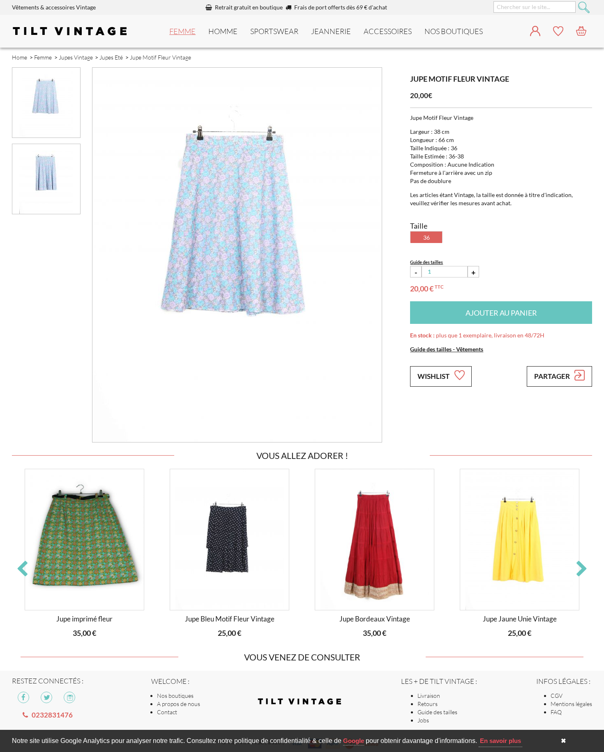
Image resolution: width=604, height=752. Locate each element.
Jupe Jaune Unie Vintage (520, 618)
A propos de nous (178, 703)
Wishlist (434, 376)
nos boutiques (453, 31)
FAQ (556, 711)
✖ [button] (563, 740)
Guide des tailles (437, 711)
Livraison (428, 695)
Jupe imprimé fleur (84, 618)
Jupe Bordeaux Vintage (374, 618)
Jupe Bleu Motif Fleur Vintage (229, 618)
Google (353, 740)
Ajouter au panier (501, 312)
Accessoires (388, 31)
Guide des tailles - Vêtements (446, 349)
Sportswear (274, 31)
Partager (552, 376)
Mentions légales (571, 703)
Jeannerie (331, 31)
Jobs (423, 720)
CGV (557, 695)
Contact (167, 711)
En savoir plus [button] (500, 740)
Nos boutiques (175, 695)
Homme (222, 31)
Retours (427, 703)
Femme (182, 31)
